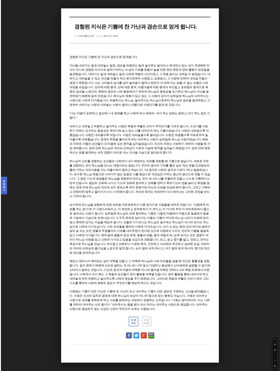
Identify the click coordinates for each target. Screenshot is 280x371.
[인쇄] (275, 366)
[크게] (275, 344)
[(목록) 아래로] (275, 360)
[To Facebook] (129, 333)
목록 (4, 185)
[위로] (275, 355)
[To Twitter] (136, 333)
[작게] (275, 350)
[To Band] (151, 333)
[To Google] (143, 333)
